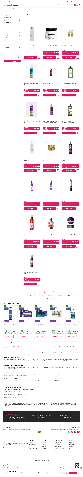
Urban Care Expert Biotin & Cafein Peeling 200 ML (69, 235)
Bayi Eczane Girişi (71, 452)
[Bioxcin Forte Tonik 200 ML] (51, 71)
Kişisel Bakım (54, 9)
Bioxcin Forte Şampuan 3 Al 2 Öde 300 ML (12, 391)
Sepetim (69, 448)
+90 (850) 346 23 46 (15, 1)
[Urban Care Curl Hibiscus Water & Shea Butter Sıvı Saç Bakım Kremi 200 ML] (32, 223)
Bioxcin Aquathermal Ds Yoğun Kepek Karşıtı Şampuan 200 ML (57, 325)
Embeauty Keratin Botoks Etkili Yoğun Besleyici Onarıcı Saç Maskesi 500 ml (50, 46)
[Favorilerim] (71, 5)
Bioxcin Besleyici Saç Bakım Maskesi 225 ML (51, 160)
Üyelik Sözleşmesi (58, 444)
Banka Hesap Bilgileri (65, 1)
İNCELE (43, 417)
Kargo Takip (44, 444)
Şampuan (47, 16)
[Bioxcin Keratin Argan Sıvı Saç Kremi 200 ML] (32, 71)
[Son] (62, 291)
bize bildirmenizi (43, 468)
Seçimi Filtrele (12, 61)
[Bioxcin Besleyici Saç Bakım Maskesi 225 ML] (51, 147)
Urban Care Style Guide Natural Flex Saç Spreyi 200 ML (51, 235)
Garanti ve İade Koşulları (59, 448)
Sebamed (51, 374)
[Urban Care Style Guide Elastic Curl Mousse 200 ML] (70, 185)
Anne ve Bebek (7, 9)
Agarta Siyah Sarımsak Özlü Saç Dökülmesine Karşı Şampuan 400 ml (69, 122)
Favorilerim (44, 442)
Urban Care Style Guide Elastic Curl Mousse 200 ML (69, 197)
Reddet (10, 475)
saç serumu (56, 16)
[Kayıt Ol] (39, 432)
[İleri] (59, 291)
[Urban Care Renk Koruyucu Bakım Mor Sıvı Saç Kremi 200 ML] (32, 185)
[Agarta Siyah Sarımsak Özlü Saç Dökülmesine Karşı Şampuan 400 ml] (70, 109)
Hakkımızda (46, 1)
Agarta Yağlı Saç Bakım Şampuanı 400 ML (70, 83)
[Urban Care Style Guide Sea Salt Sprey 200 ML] (70, 147)
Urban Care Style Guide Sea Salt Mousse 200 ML (31, 273)
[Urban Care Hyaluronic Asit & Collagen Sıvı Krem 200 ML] (51, 185)
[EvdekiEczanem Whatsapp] (81, 468)
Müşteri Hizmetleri (53, 1)
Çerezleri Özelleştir (64, 473)
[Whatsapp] (69, 432)
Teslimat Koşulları (58, 442)
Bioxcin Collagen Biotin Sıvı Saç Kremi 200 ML (32, 122)
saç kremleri (28, 346)
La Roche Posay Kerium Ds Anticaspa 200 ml (31, 46)
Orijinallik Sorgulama (58, 453)
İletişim (59, 1)
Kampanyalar (70, 446)
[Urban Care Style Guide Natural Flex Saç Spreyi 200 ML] (51, 223)
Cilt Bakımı (26, 9)
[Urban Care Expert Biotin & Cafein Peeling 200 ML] (70, 223)
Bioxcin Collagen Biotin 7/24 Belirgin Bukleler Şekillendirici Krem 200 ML (50, 122)
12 (57, 291)
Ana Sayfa (41, 1)
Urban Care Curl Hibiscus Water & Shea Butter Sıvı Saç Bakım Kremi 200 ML (31, 235)
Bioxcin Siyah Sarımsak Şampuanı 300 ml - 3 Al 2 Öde (9, 325)
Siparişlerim (44, 446)
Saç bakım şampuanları (21, 346)
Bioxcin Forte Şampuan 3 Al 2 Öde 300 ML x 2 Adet (14, 393)
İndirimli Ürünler (71, 444)
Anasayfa (5, 12)
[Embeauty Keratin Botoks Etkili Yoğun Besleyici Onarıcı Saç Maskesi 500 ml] (51, 33)
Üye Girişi (69, 450)
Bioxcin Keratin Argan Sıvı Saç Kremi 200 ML (31, 84)
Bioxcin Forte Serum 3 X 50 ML (10, 397)
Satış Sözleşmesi (58, 446)
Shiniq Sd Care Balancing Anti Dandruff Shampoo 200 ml (31, 160)
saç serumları (12, 360)
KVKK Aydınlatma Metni (59, 452)
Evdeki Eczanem (22, 374)
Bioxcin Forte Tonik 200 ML (48, 83)
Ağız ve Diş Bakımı (17, 9)
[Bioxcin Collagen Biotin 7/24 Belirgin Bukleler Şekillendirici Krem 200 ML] (51, 109)
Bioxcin (5, 323)
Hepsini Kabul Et (73, 473)
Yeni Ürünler (70, 442)
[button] (3, 322)
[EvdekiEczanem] (12, 5)
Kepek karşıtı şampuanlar (73, 359)
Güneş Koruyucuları (36, 9)
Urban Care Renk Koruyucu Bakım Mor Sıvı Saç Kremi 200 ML (31, 197)
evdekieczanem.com (51, 404)
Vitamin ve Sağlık (64, 9)
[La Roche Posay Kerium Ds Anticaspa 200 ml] (32, 33)
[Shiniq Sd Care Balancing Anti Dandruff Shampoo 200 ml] (32, 147)
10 (53, 291)
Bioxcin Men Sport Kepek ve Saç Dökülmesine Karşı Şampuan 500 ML (17, 396)
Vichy (47, 374)
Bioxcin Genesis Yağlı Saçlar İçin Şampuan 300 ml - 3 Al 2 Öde (41, 325)
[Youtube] (78, 432)
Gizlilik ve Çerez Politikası (59, 450)
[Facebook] (75, 432)
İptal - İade (78, 1)
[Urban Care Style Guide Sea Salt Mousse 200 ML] (32, 260)
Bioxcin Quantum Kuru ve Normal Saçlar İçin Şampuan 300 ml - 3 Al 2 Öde (26, 325)
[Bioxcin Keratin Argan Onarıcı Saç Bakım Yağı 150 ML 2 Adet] (70, 33)
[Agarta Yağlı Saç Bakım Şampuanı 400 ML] (70, 71)
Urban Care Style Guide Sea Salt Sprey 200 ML (69, 160)
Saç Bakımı (46, 9)
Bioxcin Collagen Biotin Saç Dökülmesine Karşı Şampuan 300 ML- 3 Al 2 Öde (71, 325)
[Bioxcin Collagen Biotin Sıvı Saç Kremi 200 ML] (32, 109)
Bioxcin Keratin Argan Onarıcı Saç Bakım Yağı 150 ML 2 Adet (70, 46)
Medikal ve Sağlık (75, 9)
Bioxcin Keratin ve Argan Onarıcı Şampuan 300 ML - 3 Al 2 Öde (16, 394)
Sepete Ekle (30, 57)
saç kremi (51, 16)
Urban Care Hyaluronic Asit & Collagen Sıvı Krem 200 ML (50, 197)
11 (55, 291)
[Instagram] (72, 432)
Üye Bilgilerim (44, 448)
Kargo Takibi (72, 1)
